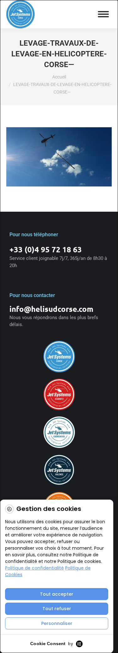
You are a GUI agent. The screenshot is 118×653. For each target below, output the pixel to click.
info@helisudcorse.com (51, 309)
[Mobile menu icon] (103, 14)
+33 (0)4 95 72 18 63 (45, 249)
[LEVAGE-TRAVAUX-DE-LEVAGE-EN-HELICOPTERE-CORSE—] (59, 156)
